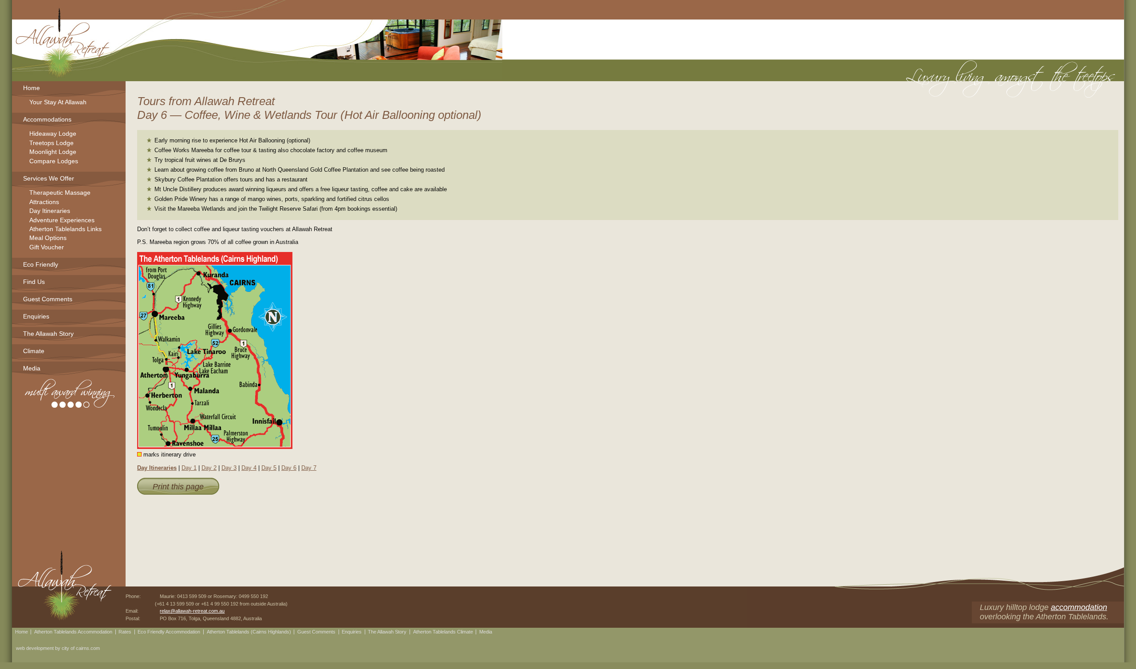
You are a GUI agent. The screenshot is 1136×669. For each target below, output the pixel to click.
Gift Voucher (46, 248)
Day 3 (229, 467)
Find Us (34, 281)
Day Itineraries (157, 467)
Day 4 (248, 467)
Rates (124, 631)
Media (31, 368)
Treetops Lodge (51, 143)
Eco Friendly (40, 264)
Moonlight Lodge (52, 152)
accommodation (1079, 607)
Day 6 (288, 467)
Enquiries (36, 316)
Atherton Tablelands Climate (443, 631)
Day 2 (209, 467)
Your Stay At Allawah (58, 103)
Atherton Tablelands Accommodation (73, 631)
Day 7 (308, 467)
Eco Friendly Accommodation (169, 631)
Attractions (44, 202)
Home (31, 87)
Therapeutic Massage (60, 193)
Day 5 (268, 467)
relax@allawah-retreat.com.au (192, 611)
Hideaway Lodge (52, 134)
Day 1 (189, 467)
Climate (33, 350)
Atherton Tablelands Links (65, 229)
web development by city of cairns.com (58, 648)
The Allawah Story (48, 333)
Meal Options (48, 238)
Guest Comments (47, 299)
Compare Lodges (53, 162)
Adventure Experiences (62, 221)
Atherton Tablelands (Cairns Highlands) (249, 631)
